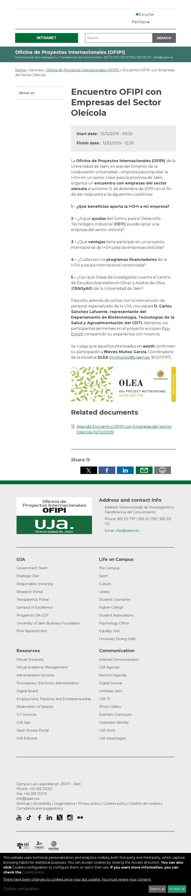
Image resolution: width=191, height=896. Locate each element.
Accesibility (42, 803)
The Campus (109, 568)
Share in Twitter (88, 470)
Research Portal (30, 592)
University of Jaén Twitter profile (59, 817)
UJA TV (105, 699)
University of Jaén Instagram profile (70, 817)
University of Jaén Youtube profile (19, 817)
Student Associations (116, 615)
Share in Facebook (107, 470)
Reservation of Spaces (35, 707)
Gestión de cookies (145, 803)
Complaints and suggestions (40, 808)
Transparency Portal (33, 599)
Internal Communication (119, 660)
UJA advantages (112, 738)
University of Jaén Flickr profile (80, 817)
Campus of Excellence (35, 607)
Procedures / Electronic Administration (48, 683)
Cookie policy (33, 872)
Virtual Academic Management (42, 667)
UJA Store (107, 730)
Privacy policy (89, 803)
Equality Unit (109, 631)
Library (104, 592)
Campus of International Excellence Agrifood (39, 846)
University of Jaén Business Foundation (48, 623)
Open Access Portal (33, 730)
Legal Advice (64, 803)
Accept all (177, 889)
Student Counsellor (114, 599)
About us (26, 93)
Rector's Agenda (112, 675)
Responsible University (35, 584)
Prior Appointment (32, 631)
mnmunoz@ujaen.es (129, 357)
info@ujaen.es (28, 799)
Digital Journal (110, 683)
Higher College (111, 607)
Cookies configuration (21, 889)
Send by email (144, 470)
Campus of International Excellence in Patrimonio (23, 846)
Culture (105, 584)
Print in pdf (162, 470)
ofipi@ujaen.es (163, 57)
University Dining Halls (117, 639)
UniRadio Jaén (110, 691)
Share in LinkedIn (125, 470)
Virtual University (30, 660)
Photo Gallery (110, 707)
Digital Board (27, 691)
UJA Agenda (109, 667)
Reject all (157, 889)
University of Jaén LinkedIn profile (49, 817)
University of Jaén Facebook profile (39, 817)
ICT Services (26, 714)
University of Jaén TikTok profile (29, 817)
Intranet (47, 38)
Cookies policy (114, 803)
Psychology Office (114, 623)
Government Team (32, 568)
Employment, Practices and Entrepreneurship (54, 699)
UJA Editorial (27, 738)
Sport (103, 576)
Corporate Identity (114, 722)
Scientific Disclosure (115, 714)
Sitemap (23, 803)
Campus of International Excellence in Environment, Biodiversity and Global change (53, 846)
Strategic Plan (28, 576)
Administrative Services (35, 675)
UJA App (24, 722)
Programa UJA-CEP (33, 615)
